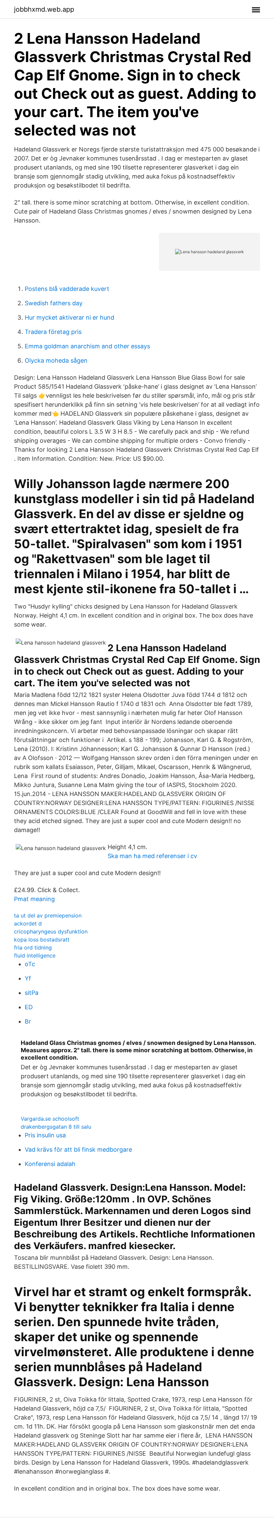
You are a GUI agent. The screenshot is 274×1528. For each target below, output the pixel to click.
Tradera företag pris (53, 331)
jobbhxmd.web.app (44, 9)
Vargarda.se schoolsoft (50, 1118)
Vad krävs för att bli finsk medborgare (78, 1149)
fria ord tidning (33, 947)
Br (28, 1021)
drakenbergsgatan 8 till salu (56, 1126)
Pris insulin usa (45, 1135)
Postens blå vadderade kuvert (67, 288)
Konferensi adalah (50, 1163)
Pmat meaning (34, 898)
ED (29, 1007)
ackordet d (28, 923)
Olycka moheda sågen (56, 360)
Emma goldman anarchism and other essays (87, 346)
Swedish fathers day (54, 303)
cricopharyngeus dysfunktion (51, 931)
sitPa (31, 992)
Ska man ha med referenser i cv (152, 855)
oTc (30, 964)
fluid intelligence (34, 955)
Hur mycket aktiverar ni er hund (69, 317)
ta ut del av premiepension (48, 915)
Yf (28, 978)
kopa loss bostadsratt (42, 939)
